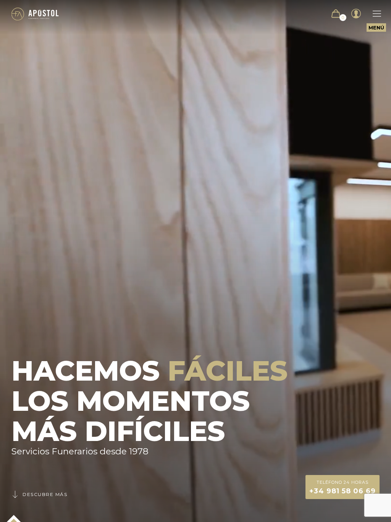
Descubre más (45, 494)
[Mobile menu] (373, 13)
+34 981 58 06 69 (342, 487)
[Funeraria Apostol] (35, 13)
